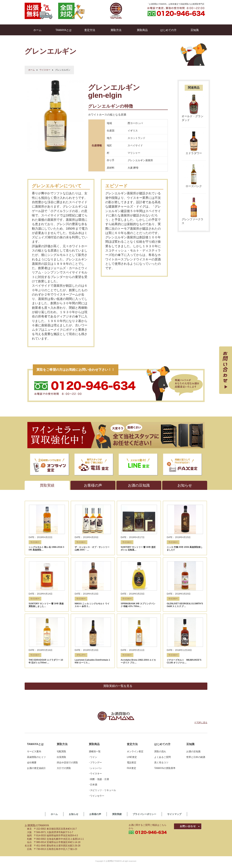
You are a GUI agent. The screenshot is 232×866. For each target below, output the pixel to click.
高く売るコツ (161, 762)
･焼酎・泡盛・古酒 (99, 779)
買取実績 (117, 814)
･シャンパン (95, 768)
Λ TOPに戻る (200, 722)
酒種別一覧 (95, 751)
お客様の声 (95, 814)
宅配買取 (61, 751)
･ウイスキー (95, 773)
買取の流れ (160, 751)
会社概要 (31, 762)
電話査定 (131, 762)
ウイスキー (45, 70)
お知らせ (73, 814)
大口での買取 (64, 768)
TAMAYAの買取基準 (164, 768)
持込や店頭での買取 (67, 762)
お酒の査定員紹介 (36, 768)
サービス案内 (34, 751)
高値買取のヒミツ (36, 757)
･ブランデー (95, 762)
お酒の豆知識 (193, 751)
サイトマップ (174, 814)
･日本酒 (93, 784)
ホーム (31, 70)
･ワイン (93, 757)
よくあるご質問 (162, 757)
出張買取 (61, 757)
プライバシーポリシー (144, 814)
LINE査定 (132, 757)
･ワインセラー (96, 795)
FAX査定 (131, 768)
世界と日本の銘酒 (195, 757)
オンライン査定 (135, 751)
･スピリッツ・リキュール (102, 790)
